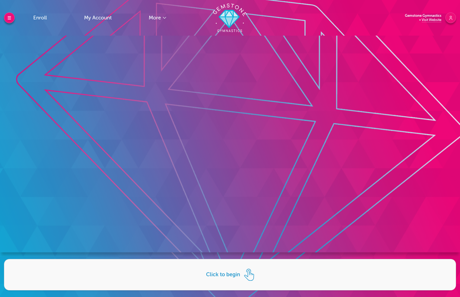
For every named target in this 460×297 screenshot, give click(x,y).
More (155, 17)
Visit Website (431, 20)
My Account (98, 17)
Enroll (40, 17)
